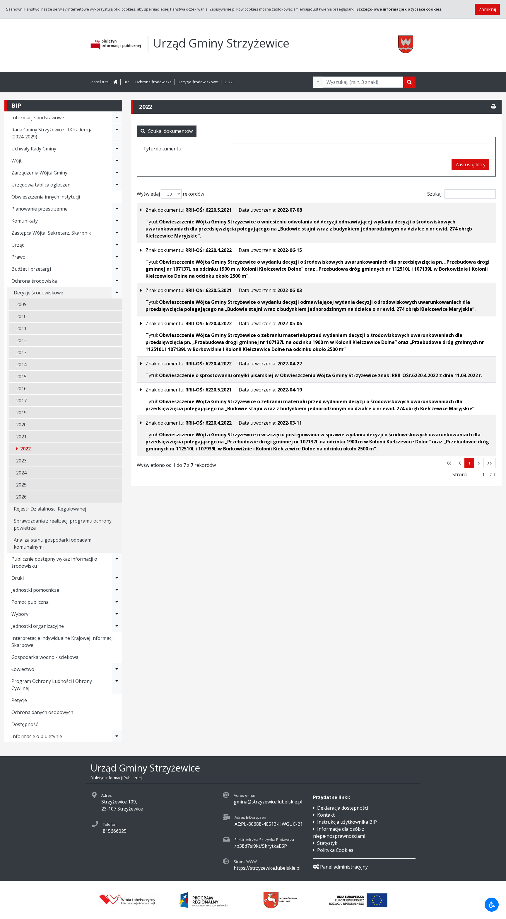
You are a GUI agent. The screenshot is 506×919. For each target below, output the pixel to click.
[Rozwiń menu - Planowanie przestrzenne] (117, 209)
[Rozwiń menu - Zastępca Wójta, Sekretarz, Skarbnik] (117, 233)
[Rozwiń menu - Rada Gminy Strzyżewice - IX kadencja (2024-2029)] (117, 133)
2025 (21, 484)
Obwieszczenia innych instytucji (45, 197)
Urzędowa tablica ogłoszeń (41, 185)
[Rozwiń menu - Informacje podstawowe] (117, 117)
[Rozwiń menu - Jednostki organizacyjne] (117, 626)
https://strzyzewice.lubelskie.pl (267, 868)
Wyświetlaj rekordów (170, 194)
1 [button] (469, 463)
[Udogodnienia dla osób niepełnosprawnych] (492, 905)
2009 (21, 304)
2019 (21, 412)
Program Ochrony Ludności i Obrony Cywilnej (51, 684)
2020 (21, 424)
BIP (126, 81)
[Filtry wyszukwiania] (318, 82)
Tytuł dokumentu (162, 148)
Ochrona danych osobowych (42, 712)
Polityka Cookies (335, 850)
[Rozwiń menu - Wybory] (117, 614)
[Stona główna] (115, 81)
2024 (21, 472)
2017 (21, 400)
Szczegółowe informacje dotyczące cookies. (399, 9)
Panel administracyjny (344, 867)
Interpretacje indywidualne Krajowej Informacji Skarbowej (62, 641)
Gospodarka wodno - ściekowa (44, 657)
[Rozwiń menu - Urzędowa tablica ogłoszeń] (117, 185)
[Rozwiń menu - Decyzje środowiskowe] (117, 293)
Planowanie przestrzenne (39, 209)
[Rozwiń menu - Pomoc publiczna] (117, 602)
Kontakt (326, 815)
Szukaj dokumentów (170, 131)
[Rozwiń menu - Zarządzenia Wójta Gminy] (117, 173)
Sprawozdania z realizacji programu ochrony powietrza (63, 524)
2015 (21, 376)
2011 (21, 328)
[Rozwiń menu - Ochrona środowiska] (117, 281)
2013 (21, 352)
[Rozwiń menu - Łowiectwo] (117, 669)
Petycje (19, 700)
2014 (21, 364)
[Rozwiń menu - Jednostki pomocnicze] (117, 590)
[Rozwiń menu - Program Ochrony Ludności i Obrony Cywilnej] (117, 684)
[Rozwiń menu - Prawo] (117, 257)
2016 (21, 388)
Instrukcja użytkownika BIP (347, 822)
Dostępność (24, 724)
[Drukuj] (493, 107)
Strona (459, 474)
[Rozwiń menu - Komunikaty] (117, 221)
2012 (21, 340)
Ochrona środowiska (153, 81)
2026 (21, 497)
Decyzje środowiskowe (198, 81)
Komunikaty (24, 221)
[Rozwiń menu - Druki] (117, 578)
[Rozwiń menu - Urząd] (117, 245)
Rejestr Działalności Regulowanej (50, 509)
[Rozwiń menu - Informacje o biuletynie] (117, 736)
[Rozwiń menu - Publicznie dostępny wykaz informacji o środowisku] (117, 562)
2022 (228, 81)
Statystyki (328, 843)
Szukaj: (434, 194)
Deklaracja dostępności (342, 808)
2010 (21, 316)
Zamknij (487, 9)
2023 (21, 460)
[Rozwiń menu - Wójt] (117, 161)
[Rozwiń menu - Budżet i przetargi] (117, 269)
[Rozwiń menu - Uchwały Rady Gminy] (117, 149)
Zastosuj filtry (470, 164)
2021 (21, 436)
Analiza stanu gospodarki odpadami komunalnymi (53, 543)
